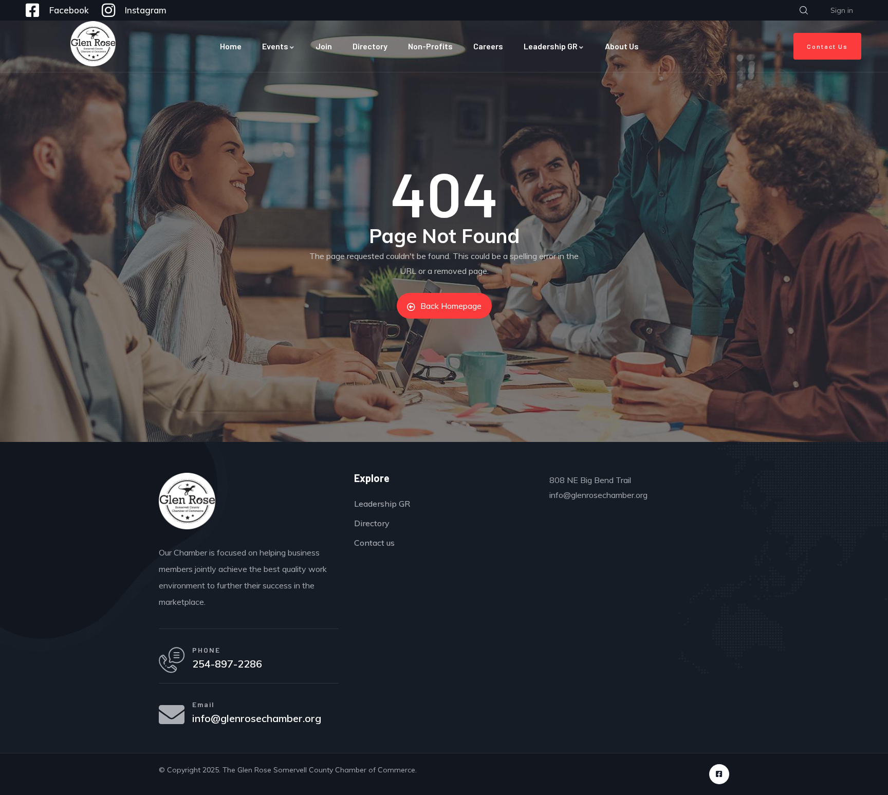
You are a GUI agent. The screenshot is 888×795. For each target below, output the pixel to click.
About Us (622, 46)
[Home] (93, 43)
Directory (370, 46)
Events (275, 46)
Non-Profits (430, 46)
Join (324, 46)
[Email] (171, 714)
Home (231, 46)
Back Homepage (451, 306)
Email (203, 704)
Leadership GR (551, 46)
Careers (488, 46)
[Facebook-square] (719, 774)
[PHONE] (171, 660)
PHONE (206, 649)
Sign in (841, 10)
